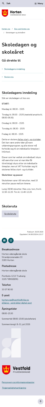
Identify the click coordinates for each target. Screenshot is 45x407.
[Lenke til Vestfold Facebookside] (4, 240)
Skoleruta (8, 77)
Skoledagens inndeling (14, 69)
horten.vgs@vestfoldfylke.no (15, 300)
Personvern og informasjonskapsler (18, 382)
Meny (40, 3)
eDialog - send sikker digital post (17, 303)
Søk (6, 3)
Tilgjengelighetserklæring (14, 388)
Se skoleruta (10, 213)
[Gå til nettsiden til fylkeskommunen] (17, 370)
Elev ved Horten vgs (22, 29)
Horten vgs (6, 29)
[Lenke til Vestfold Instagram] (11, 240)
